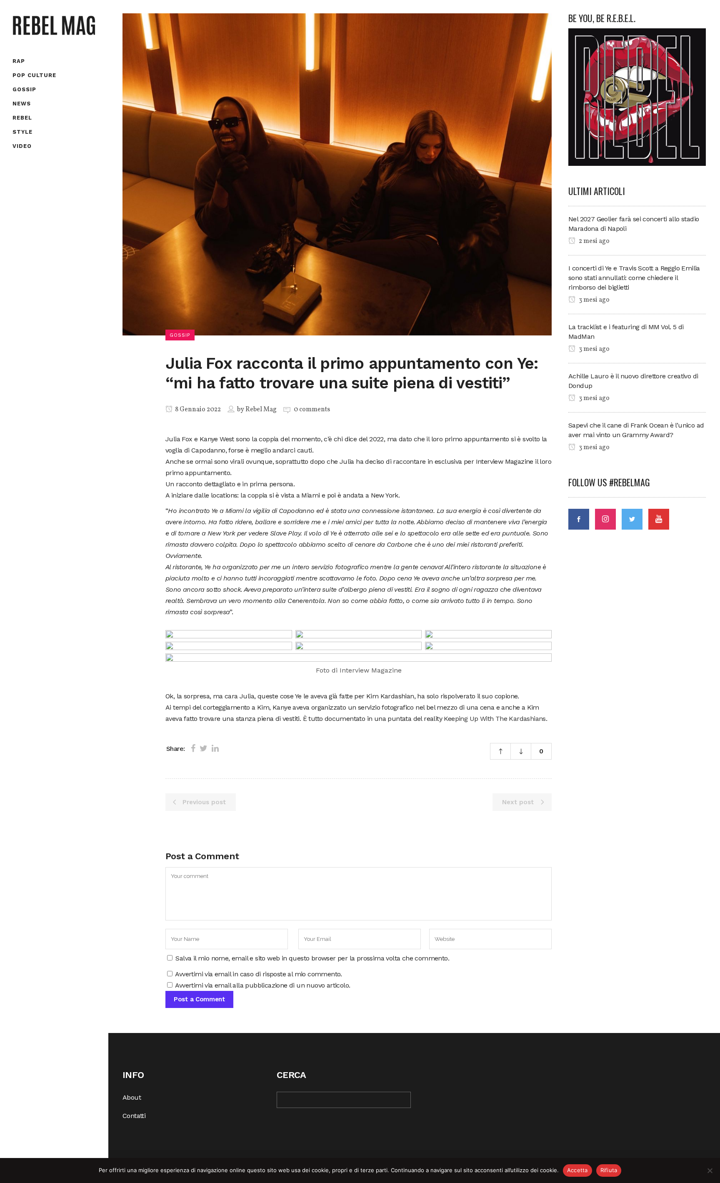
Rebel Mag (261, 409)
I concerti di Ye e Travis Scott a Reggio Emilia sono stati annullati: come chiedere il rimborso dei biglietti (634, 277)
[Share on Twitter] (204, 748)
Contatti (133, 1116)
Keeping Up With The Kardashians (494, 719)
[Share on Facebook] (193, 748)
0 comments (312, 409)
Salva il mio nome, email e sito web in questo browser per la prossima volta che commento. (312, 958)
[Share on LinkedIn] (215, 748)
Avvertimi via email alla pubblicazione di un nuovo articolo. (262, 985)
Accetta (577, 1170)
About (131, 1097)
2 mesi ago (594, 241)
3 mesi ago (594, 300)
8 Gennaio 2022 (197, 409)
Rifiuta (609, 1170)
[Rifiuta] (709, 1170)
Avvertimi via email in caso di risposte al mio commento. (258, 974)
